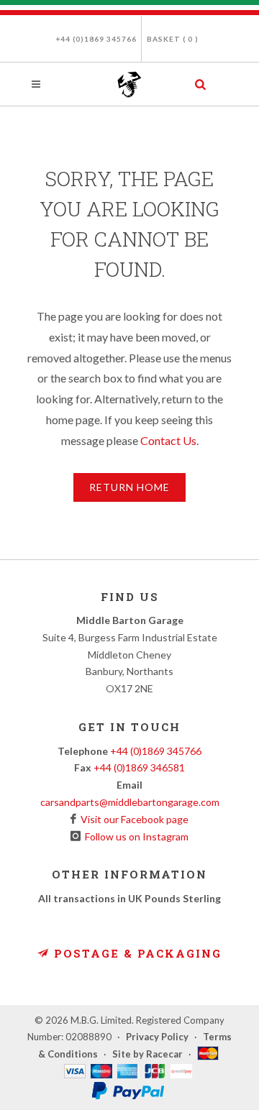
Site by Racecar (147, 1054)
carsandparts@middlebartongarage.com (129, 802)
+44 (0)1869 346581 (139, 767)
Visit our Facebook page (132, 819)
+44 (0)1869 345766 (96, 39)
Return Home (129, 487)
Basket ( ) (173, 39)
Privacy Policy (157, 1036)
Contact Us (168, 440)
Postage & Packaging (136, 953)
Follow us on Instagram (134, 836)
